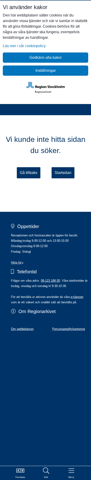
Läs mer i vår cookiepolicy (24, 46)
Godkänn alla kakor (45, 57)
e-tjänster (77, 297)
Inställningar (45, 70)
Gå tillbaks (28, 173)
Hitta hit (17, 262)
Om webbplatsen (22, 329)
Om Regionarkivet (37, 311)
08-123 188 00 (50, 280)
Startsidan (63, 173)
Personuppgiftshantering (68, 329)
